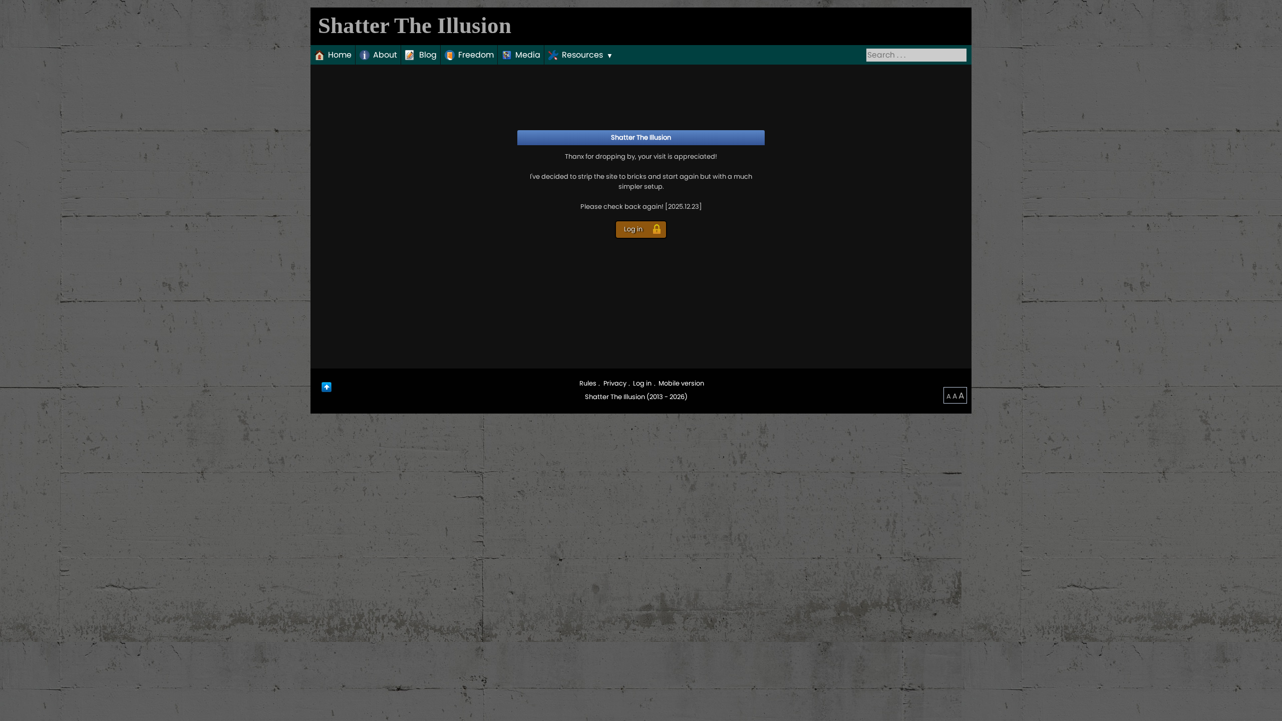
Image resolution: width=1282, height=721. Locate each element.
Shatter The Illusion (414, 25)
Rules (587, 383)
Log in (642, 383)
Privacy (614, 383)
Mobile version (681, 383)
